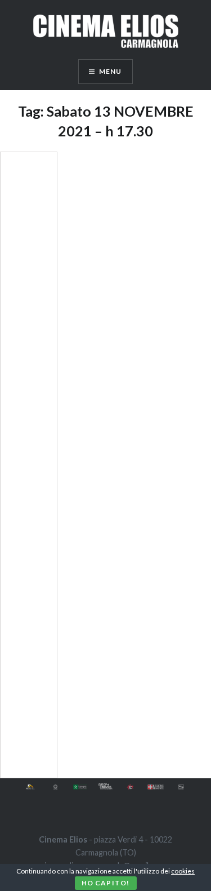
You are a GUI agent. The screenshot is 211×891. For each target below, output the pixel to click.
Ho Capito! (106, 883)
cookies (183, 871)
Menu (110, 71)
